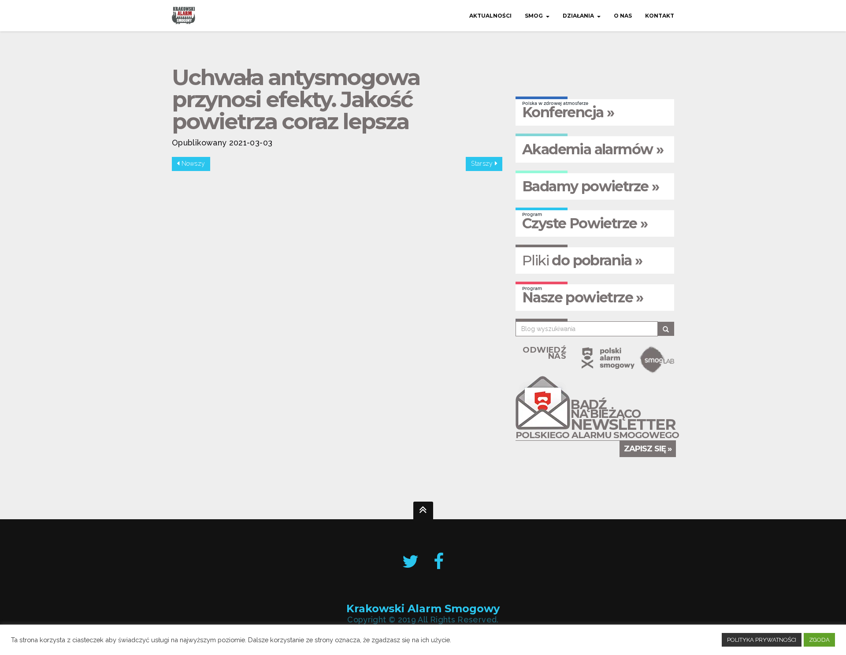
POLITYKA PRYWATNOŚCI (761, 639)
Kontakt (659, 15)
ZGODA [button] (819, 639)
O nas (623, 15)
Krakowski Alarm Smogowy (423, 609)
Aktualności (490, 15)
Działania (578, 15)
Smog (534, 15)
